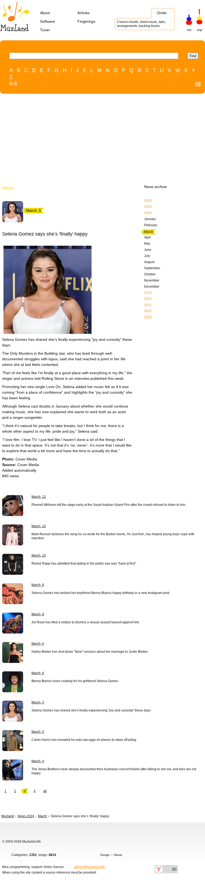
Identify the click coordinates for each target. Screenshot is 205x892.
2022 (148, 299)
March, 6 (37, 643)
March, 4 (37, 761)
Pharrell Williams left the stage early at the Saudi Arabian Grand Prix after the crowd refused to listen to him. (108, 505)
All (197, 84)
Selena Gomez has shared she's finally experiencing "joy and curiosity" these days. (91, 710)
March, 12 (38, 497)
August (149, 262)
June (147, 250)
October (150, 274)
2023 (148, 293)
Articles (83, 13)
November (151, 280)
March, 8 (37, 585)
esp (199, 30)
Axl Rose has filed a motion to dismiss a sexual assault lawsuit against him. (85, 622)
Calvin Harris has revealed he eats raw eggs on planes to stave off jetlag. (84, 740)
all (45, 791)
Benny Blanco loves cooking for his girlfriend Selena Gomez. (75, 681)
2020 (148, 311)
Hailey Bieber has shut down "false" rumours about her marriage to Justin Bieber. (89, 652)
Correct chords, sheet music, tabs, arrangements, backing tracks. (141, 24)
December (151, 286)
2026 (148, 200)
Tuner (45, 30)
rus (189, 30)
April (147, 237)
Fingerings (86, 21)
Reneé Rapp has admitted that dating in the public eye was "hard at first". (84, 563)
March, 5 (37, 702)
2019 (148, 317)
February (150, 225)
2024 (148, 213)
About (45, 13)
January (150, 219)
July (147, 256)
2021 (148, 305)
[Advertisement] (91, 140)
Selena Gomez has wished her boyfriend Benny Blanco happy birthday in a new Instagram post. (100, 593)
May (147, 243)
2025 (148, 207)
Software (47, 21)
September (152, 268)
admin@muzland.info (89, 867)
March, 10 (38, 526)
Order (162, 13)
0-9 (13, 84)
